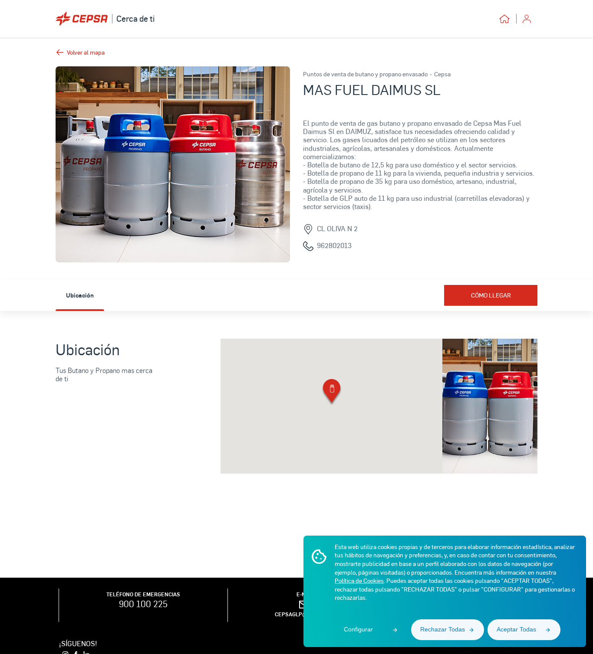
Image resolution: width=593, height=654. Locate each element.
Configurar (358, 629)
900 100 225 (143, 604)
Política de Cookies (359, 580)
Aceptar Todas (516, 629)
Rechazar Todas (442, 629)
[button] (331, 392)
